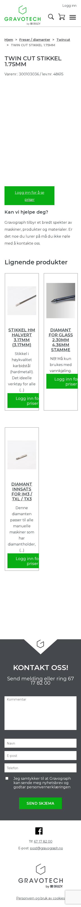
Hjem (8, 40)
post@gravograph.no (46, 848)
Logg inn (69, 6)
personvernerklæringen (48, 787)
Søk (51, 16)
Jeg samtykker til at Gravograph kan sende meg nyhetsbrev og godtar (42, 782)
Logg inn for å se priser (29, 196)
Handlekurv (61, 17)
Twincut (63, 40)
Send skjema (40, 803)
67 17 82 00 (43, 841)
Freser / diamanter (34, 40)
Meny (73, 17)
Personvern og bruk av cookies (40, 898)
